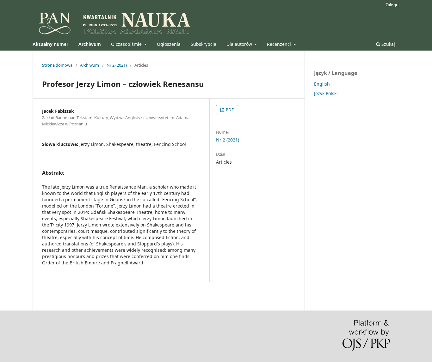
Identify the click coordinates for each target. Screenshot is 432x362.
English (322, 84)
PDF (229, 109)
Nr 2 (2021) (117, 65)
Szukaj (387, 44)
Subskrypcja (203, 44)
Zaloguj (392, 5)
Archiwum (89, 65)
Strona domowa (57, 65)
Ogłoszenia (169, 44)
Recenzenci (279, 44)
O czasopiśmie (127, 44)
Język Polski (326, 93)
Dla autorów (239, 44)
